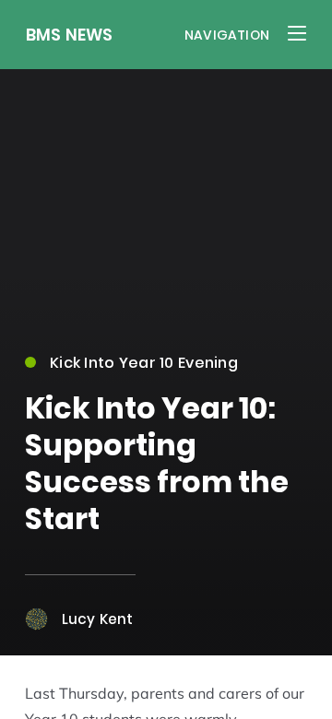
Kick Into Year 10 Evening (144, 362)
